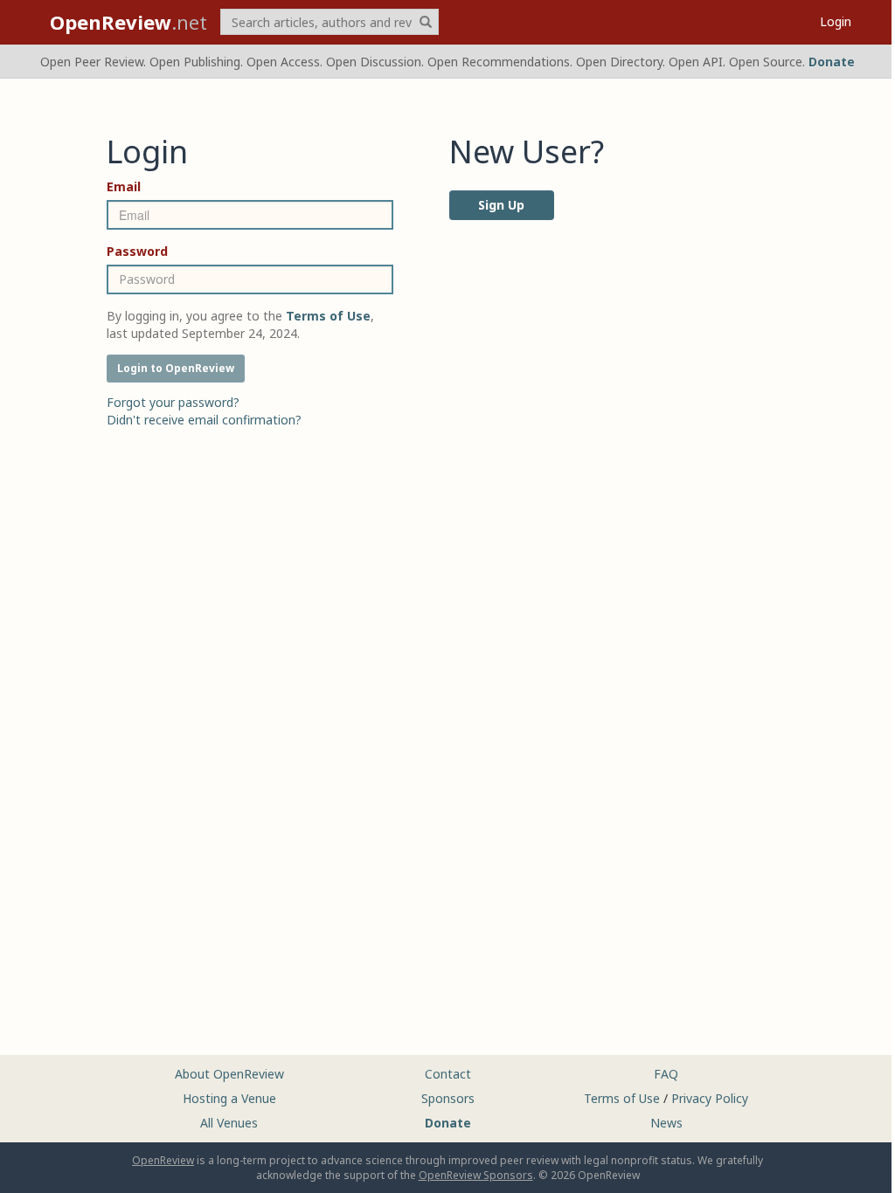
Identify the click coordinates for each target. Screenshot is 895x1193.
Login (835, 21)
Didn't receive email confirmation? (204, 419)
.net (128, 22)
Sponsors (448, 1098)
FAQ (666, 1073)
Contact (448, 1073)
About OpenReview (229, 1073)
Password (137, 251)
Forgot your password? (173, 402)
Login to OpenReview (175, 368)
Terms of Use (622, 1098)
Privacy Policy (709, 1098)
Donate (831, 61)
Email (124, 186)
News (666, 1122)
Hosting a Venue (229, 1098)
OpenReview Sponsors (476, 1175)
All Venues (229, 1122)
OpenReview (163, 1160)
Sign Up (501, 205)
